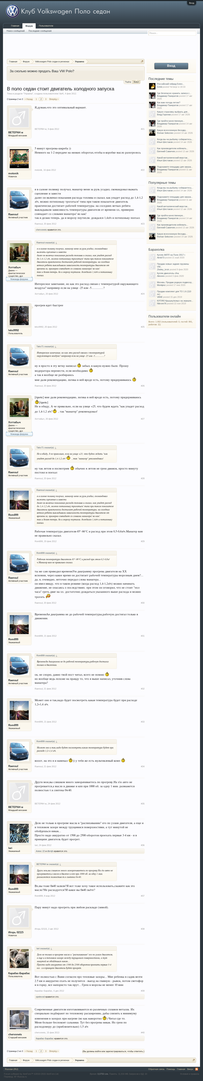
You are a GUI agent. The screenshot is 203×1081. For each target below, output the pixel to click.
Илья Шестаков (165, 142)
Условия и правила (189, 1074)
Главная (15, 26)
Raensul (13, 214)
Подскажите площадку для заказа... (175, 167)
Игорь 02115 (15, 932)
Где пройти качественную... (171, 121)
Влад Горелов (164, 114)
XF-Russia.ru (20, 1076)
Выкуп (136, 82)
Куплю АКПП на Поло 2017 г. (171, 255)
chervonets (41, 230)
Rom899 (13, 514)
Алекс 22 (40, 851)
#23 (143, 224)
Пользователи (46, 26)
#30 (143, 603)
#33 (143, 722)
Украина (28, 93)
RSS (196, 1069)
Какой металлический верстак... (173, 157)
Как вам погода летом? (168, 102)
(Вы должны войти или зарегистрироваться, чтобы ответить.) (113, 1051)
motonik (13, 173)
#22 (143, 170)
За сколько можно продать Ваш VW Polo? (42, 71)
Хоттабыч (14, 267)
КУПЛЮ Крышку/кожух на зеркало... (175, 301)
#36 (143, 845)
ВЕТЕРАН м (15, 132)
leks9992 (13, 330)
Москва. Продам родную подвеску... (175, 282)
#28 (143, 478)
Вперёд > (53, 99)
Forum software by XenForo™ (31, 1074)
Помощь (171, 1069)
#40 (143, 1032)
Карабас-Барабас (19, 973)
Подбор (128, 82)
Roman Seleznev (165, 133)
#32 (143, 688)
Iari (10, 848)
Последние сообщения (40, 31)
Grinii (159, 87)
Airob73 (160, 257)
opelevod (40, 997)
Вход (191, 3)
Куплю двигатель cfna (168, 273)
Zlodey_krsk (163, 269)
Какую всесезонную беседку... (172, 130)
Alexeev (161, 276)
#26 (143, 386)
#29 (143, 541)
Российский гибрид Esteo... (170, 84)
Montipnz (161, 285)
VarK (61, 93)
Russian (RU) (11, 1069)
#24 (143, 294)
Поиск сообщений (16, 31)
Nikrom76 (161, 303)
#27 (143, 419)
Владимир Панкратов (167, 96)
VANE (160, 297)
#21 (143, 129)
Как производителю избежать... (172, 148)
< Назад (29, 99)
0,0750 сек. (103, 1074)
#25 (143, 327)
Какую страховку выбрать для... (173, 112)
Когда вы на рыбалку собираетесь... (175, 139)
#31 (143, 636)
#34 (143, 766)
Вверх (190, 1069)
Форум (29, 26)
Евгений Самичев (166, 151)
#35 (143, 803)
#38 (143, 929)
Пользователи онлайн (164, 316)
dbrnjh (50, 851)
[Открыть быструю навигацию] (142, 61)
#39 (143, 991)
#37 (143, 896)
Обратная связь (156, 1069)
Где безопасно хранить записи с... (174, 93)
